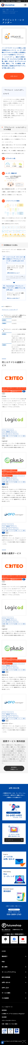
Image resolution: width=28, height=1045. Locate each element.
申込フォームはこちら (12, 298)
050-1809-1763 (14, 914)
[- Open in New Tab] (4, 1032)
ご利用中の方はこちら (17, 929)
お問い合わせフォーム (12, 272)
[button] (24, 1)
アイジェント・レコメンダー (9, 309)
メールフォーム (9, 840)
